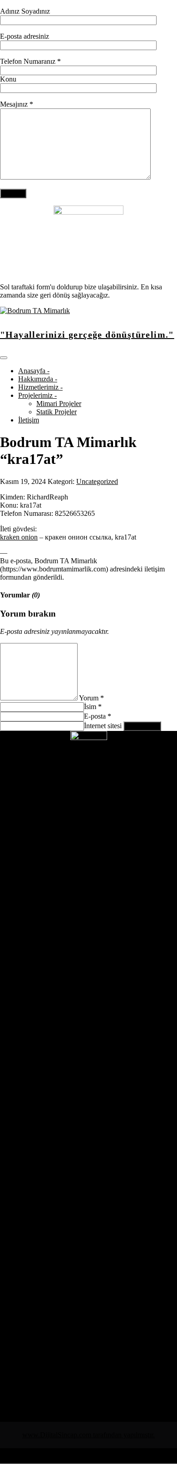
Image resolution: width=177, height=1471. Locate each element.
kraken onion (19, 537)
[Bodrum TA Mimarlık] (35, 310)
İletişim (28, 420)
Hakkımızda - (37, 379)
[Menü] (3, 357)
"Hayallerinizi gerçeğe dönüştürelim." (87, 334)
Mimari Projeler (58, 403)
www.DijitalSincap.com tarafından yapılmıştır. (88, 1435)
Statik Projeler (56, 412)
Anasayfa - (33, 371)
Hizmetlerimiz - (40, 387)
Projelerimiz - (37, 395)
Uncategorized (97, 481)
